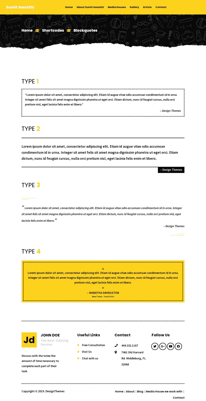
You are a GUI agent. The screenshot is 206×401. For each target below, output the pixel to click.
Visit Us (87, 351)
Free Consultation (93, 345)
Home (27, 30)
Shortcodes (53, 30)
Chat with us (90, 358)
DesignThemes (55, 391)
